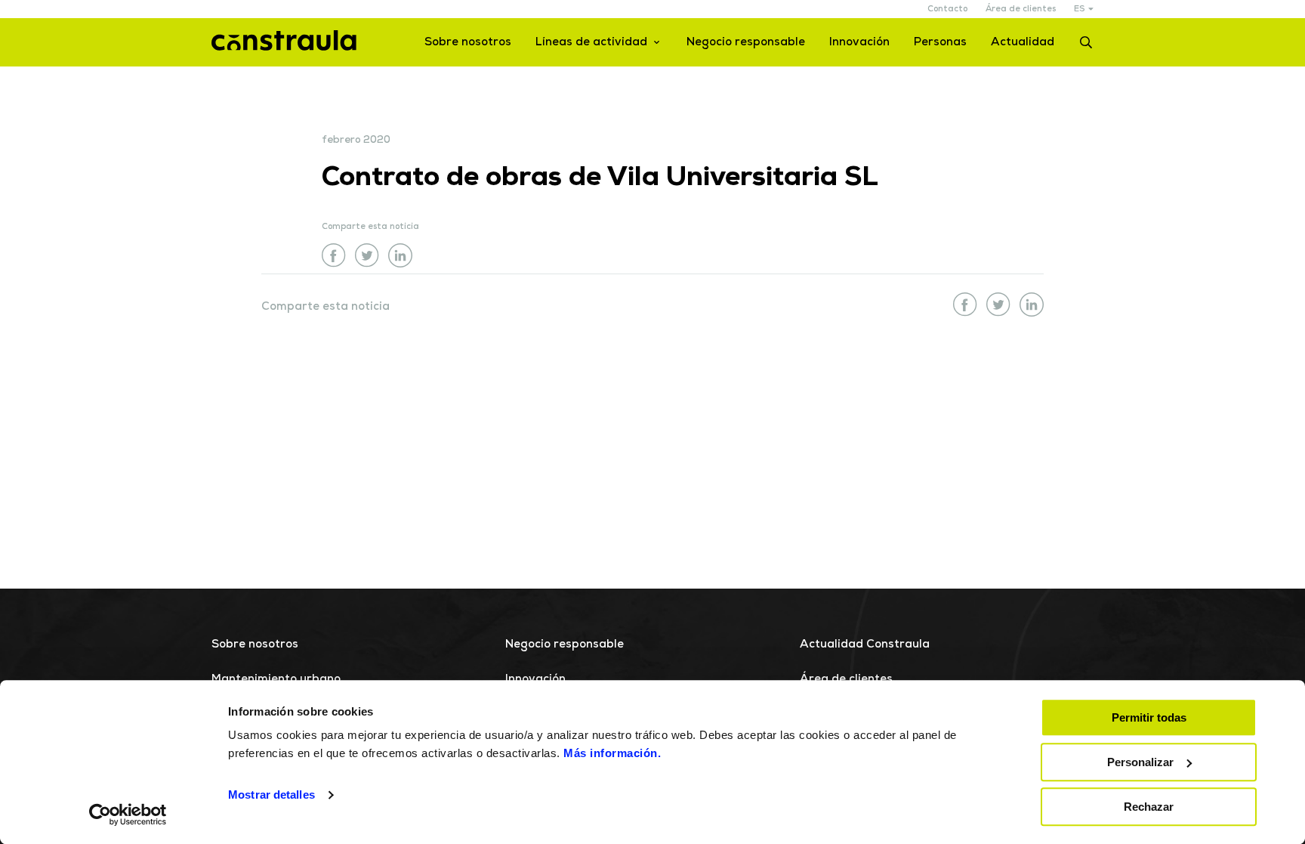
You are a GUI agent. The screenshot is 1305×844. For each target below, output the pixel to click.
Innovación (859, 42)
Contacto (947, 9)
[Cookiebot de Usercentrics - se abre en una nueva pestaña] (128, 814)
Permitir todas (1149, 717)
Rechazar (1149, 806)
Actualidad (1022, 42)
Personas (940, 42)
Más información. (612, 753)
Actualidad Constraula (865, 645)
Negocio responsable (745, 42)
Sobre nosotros (467, 42)
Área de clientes (1021, 9)
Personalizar (1140, 762)
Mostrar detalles (271, 795)
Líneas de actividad (591, 42)
